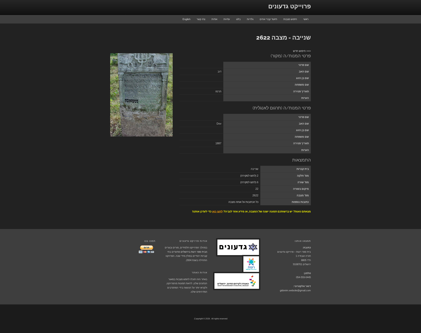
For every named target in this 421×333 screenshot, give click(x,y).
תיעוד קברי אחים (268, 19)
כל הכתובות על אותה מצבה (243, 202)
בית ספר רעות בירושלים (193, 251)
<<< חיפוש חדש (302, 51)
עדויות (226, 19)
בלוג (238, 19)
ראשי (306, 19)
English (186, 19)
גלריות (250, 19)
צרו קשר (201, 19)
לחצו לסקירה (248, 175)
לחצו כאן (217, 211)
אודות (214, 19)
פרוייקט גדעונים (289, 6)
